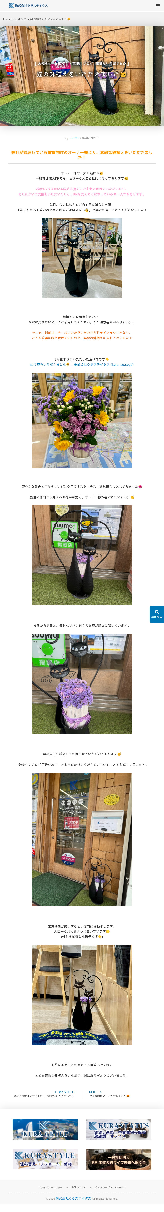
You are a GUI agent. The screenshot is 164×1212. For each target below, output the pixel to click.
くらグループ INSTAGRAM (110, 1187)
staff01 (73, 138)
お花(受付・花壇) (67, 63)
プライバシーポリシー (50, 1187)
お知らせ (44, 63)
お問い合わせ (79, 1187)
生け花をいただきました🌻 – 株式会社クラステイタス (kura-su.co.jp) (82, 364)
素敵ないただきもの (111, 63)
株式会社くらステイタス (73, 1198)
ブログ (88, 63)
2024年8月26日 (89, 138)
